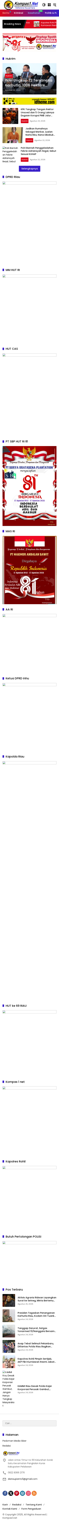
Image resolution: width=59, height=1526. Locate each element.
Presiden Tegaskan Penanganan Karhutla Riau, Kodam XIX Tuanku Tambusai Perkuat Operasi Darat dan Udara (37, 1314)
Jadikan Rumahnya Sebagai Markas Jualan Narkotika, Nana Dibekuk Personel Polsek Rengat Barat (39, 135)
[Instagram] (28, 1493)
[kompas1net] (21, 4)
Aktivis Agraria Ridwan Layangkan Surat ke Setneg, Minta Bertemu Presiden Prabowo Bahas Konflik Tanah (37, 1299)
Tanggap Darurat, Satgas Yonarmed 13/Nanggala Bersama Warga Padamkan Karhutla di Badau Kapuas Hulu (37, 1330)
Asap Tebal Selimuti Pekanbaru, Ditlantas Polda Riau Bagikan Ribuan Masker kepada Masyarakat (36, 1345)
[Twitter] (10, 1493)
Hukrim (9, 76)
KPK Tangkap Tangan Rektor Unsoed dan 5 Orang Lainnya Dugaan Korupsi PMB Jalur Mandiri (37, 114)
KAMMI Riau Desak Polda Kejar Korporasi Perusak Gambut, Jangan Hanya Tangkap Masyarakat (35, 1388)
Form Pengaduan (31, 1508)
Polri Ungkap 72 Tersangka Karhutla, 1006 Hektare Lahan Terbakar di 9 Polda (28, 83)
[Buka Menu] (49, 5)
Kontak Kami (10, 1508)
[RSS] (34, 1493)
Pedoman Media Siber (14, 1440)
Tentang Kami (34, 1504)
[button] (44, 5)
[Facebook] (5, 1493)
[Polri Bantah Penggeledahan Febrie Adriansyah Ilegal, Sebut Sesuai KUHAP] (10, 154)
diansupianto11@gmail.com (22, 1479)
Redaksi (7, 1445)
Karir (5, 1504)
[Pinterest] (16, 1493)
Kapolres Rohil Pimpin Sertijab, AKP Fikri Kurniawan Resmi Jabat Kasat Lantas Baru (36, 1360)
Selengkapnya (29, 168)
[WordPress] (22, 1493)
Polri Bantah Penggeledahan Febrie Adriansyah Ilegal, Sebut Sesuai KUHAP (38, 151)
